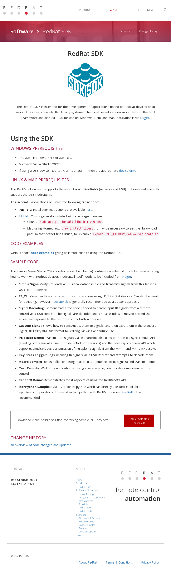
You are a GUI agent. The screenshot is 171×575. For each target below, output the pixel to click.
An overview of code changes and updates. (41, 445)
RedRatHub (59, 301)
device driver (128, 170)
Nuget (144, 118)
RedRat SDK (85, 507)
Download (126, 31)
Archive (83, 528)
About (79, 479)
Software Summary (87, 490)
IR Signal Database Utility (92, 497)
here (89, 209)
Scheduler (84, 504)
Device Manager (87, 494)
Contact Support (87, 531)
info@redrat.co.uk (23, 480)
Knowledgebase (87, 521)
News (79, 535)
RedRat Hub (85, 510)
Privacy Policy (150, 562)
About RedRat (88, 562)
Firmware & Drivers (89, 518)
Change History (148, 31)
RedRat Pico (85, 486)
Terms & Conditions (119, 562)
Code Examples (87, 524)
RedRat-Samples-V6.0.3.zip (139, 420)
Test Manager (86, 500)
